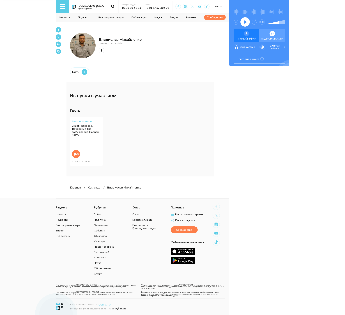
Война (98, 214)
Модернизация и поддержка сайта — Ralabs (93, 308)
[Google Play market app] (183, 260)
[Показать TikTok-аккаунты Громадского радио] (207, 6)
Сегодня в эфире (249, 59)
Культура (99, 241)
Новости (64, 17)
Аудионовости (272, 38)
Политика (100, 219)
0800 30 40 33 (131, 8)
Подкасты (84, 17)
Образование (102, 268)
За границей (101, 252)
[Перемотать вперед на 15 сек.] (254, 22)
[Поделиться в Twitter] (58, 37)
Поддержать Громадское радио (144, 227)
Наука (158, 17)
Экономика (101, 225)
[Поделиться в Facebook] (58, 30)
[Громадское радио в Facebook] (178, 6)
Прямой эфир (246, 38)
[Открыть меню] (62, 6)
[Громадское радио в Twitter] (192, 6)
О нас (135, 214)
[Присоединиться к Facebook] (101, 50)
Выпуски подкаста (82, 121)
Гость (75, 71)
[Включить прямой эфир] (245, 22)
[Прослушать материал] (76, 154)
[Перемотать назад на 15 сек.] (236, 22)
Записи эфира (275, 47)
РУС (217, 6)
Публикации (138, 17)
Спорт (98, 273)
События (99, 230)
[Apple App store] (183, 251)
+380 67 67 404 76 (157, 8)
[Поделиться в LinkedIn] (58, 44)
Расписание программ (189, 214)
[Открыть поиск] (113, 6)
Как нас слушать (142, 219)
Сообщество (215, 17)
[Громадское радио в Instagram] (185, 6)
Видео (174, 17)
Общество (100, 236)
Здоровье (100, 257)
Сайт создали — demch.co (83, 304)
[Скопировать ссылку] (58, 51)
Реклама (191, 17)
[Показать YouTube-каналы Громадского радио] (199, 6)
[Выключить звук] (262, 22)
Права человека (104, 246)
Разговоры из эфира (111, 17)
